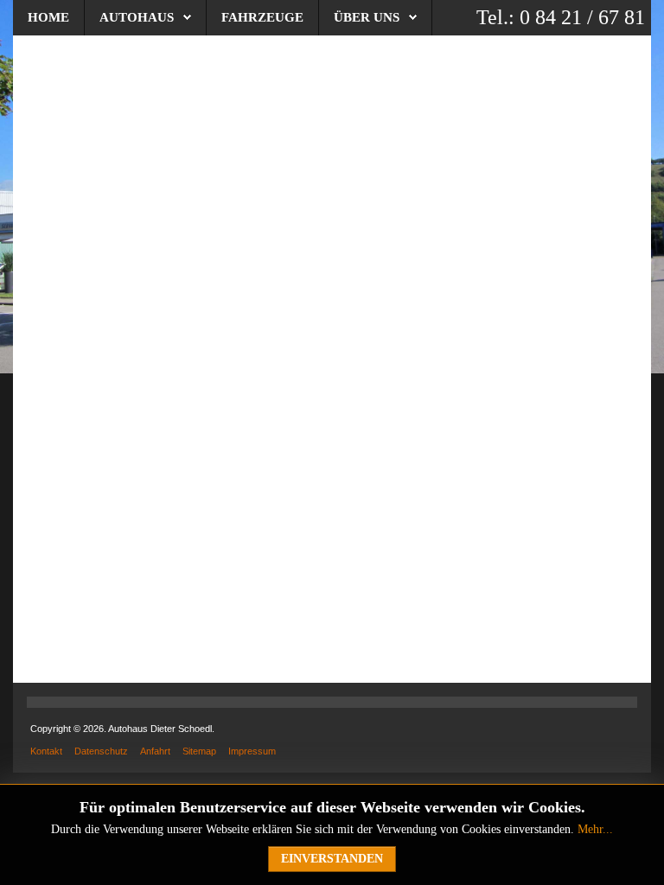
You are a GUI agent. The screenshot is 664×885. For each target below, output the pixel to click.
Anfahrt (155, 751)
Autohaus (136, 17)
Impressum (252, 751)
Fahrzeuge (262, 17)
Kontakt (46, 751)
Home (48, 17)
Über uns (366, 17)
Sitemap (199, 751)
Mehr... (595, 829)
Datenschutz (101, 751)
